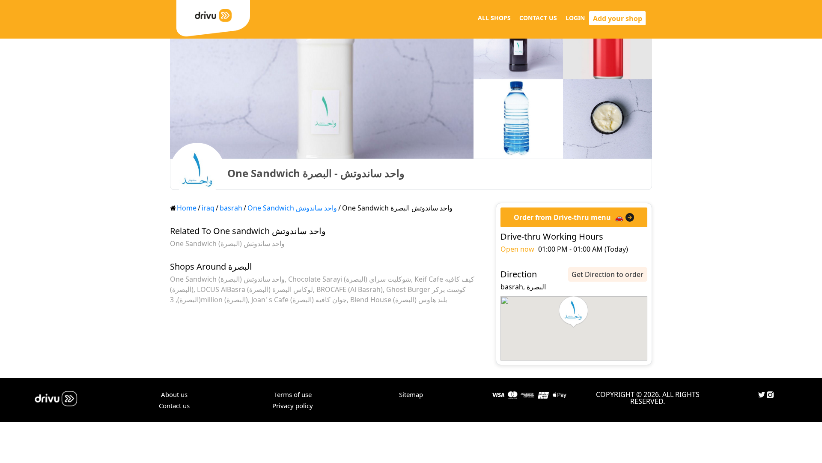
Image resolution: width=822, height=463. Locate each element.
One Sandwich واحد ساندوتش (292, 208)
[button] (573, 312)
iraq (208, 208)
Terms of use (293, 394)
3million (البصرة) (209, 299)
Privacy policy (292, 405)
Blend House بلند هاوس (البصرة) (398, 299)
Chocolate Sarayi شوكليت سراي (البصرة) (349, 279)
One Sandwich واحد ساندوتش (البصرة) (227, 243)
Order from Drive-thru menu (562, 217)
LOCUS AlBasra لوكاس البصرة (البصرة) (255, 289)
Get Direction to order (607, 274)
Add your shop (617, 18)
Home (187, 208)
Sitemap (411, 394)
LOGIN (575, 18)
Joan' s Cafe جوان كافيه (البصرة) (299, 299)
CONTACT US (538, 18)
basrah (231, 208)
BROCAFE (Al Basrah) (349, 289)
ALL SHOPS (494, 18)
